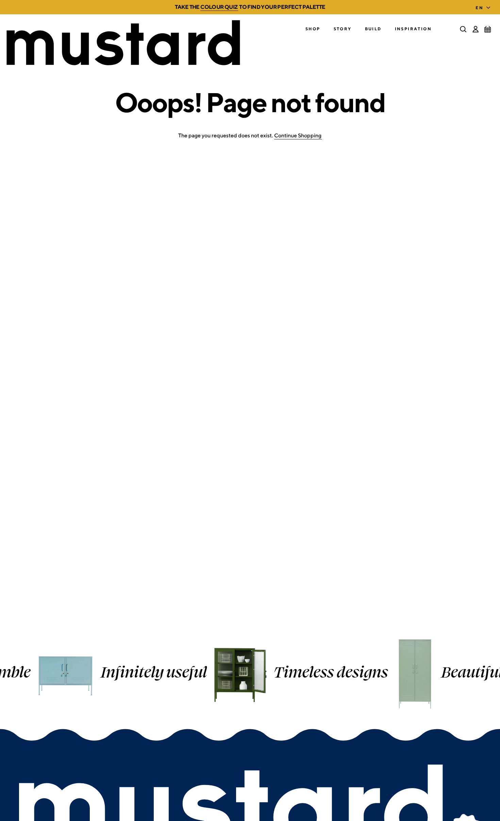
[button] (313, 29)
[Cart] (488, 29)
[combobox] (484, 5)
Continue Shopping (297, 135)
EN (479, 7)
